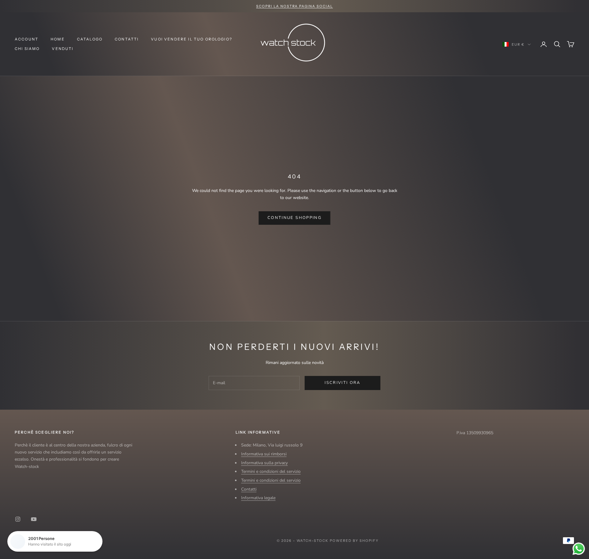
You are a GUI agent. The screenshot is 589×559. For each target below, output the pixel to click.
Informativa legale (258, 498)
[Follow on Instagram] (18, 519)
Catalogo (89, 39)
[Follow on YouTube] (34, 519)
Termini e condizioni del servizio (271, 471)
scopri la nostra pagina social (294, 6)
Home (58, 39)
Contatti (127, 39)
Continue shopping (294, 217)
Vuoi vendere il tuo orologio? (191, 39)
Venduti (62, 48)
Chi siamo (27, 48)
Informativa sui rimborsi (264, 454)
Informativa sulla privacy (264, 463)
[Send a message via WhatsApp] (579, 549)
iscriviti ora (342, 382)
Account (26, 39)
